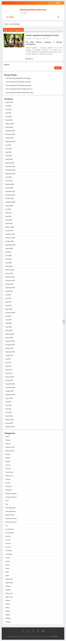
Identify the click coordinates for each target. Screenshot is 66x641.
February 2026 (10, 124)
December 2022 (10, 234)
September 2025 (10, 141)
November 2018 (10, 387)
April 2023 (9, 220)
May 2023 (8, 216)
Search (6, 64)
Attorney (8, 440)
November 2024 (10, 170)
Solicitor (8, 600)
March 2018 (9, 416)
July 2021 (8, 295)
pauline (29, 38)
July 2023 (8, 209)
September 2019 (10, 352)
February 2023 (10, 227)
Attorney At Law (10, 447)
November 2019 (10, 345)
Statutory (8, 618)
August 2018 (9, 398)
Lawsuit (8, 558)
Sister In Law (9, 593)
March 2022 (9, 266)
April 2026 (9, 116)
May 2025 (8, 152)
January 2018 (9, 423)
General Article (10, 515)
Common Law (9, 472)
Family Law (9, 486)
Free (7, 504)
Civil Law (8, 465)
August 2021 (9, 291)
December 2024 (10, 166)
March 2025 (9, 159)
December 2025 (10, 131)
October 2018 (9, 391)
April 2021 (9, 305)
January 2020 (9, 338)
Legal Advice (9, 579)
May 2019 (8, 366)
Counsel (8, 479)
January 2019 (9, 380)
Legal (7, 572)
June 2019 (8, 362)
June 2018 (8, 405)
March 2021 (9, 309)
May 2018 (8, 409)
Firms (6, 45)
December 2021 (10, 277)
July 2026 (8, 106)
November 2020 (10, 313)
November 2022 (10, 238)
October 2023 (10, 198)
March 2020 (9, 330)
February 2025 (10, 163)
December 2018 (10, 384)
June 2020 (9, 320)
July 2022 (8, 252)
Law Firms (8, 543)
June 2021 (8, 298)
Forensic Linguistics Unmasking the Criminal (42, 35)
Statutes (8, 611)
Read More (29, 59)
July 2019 (8, 359)
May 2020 (8, 323)
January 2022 (9, 273)
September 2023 (10, 202)
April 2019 (9, 370)
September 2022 (10, 245)
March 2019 (9, 373)
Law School (9, 550)
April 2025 (9, 156)
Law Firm (8, 536)
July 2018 (8, 402)
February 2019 (10, 377)
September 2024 (10, 174)
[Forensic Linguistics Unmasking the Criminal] (14, 40)
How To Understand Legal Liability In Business (18, 82)
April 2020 (9, 327)
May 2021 (8, 302)
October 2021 (10, 284)
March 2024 (9, 181)
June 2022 (9, 256)
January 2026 (9, 127)
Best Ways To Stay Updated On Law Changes (18, 78)
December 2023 (10, 191)
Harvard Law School (11, 518)
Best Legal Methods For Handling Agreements (18, 85)
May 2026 (8, 113)
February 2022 (10, 270)
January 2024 (9, 188)
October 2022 (10, 241)
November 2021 (10, 280)
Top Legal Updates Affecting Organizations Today (19, 92)
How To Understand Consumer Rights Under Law (19, 89)
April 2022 (9, 263)
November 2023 (10, 195)
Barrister (8, 454)
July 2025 (8, 145)
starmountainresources (33, 9)
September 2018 (10, 395)
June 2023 (9, 213)
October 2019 (10, 348)
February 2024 (10, 184)
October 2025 (10, 138)
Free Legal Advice (11, 508)
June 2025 (9, 149)
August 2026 (9, 102)
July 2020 (8, 316)
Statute (7, 608)
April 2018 (9, 412)
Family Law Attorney (11, 494)
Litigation (8, 586)
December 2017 (10, 427)
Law (7, 526)
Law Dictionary (10, 529)
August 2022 (9, 248)
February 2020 (10, 334)
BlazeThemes (55, 636)
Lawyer (8, 565)
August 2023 (9, 206)
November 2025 (10, 134)
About (7, 436)
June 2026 (9, 109)
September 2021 (10, 288)
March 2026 (9, 120)
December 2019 (10, 341)
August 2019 (9, 355)
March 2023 (9, 223)
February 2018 (10, 420)
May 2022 (8, 259)
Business (8, 461)
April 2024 (9, 177)
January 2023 (9, 231)
